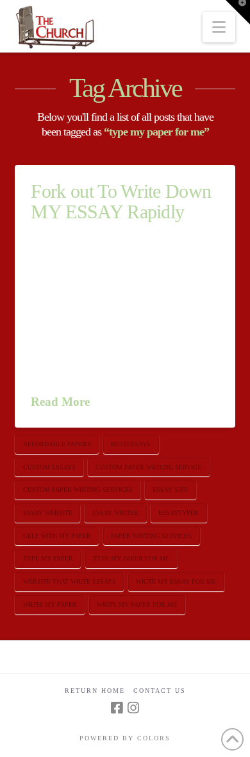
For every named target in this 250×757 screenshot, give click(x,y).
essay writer (115, 512)
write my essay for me (176, 581)
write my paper (50, 604)
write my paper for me (137, 604)
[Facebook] (116, 708)
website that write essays (69, 581)
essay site (170, 489)
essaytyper (178, 512)
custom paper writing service (148, 467)
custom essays (49, 467)
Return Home (95, 690)
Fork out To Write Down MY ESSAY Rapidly (121, 201)
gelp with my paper (57, 535)
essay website (47, 512)
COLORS (154, 738)
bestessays (131, 444)
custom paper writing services (78, 489)
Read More (60, 401)
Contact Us (159, 690)
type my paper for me (131, 558)
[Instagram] (133, 708)
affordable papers (57, 444)
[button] (219, 27)
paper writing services (151, 535)
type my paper (48, 558)
